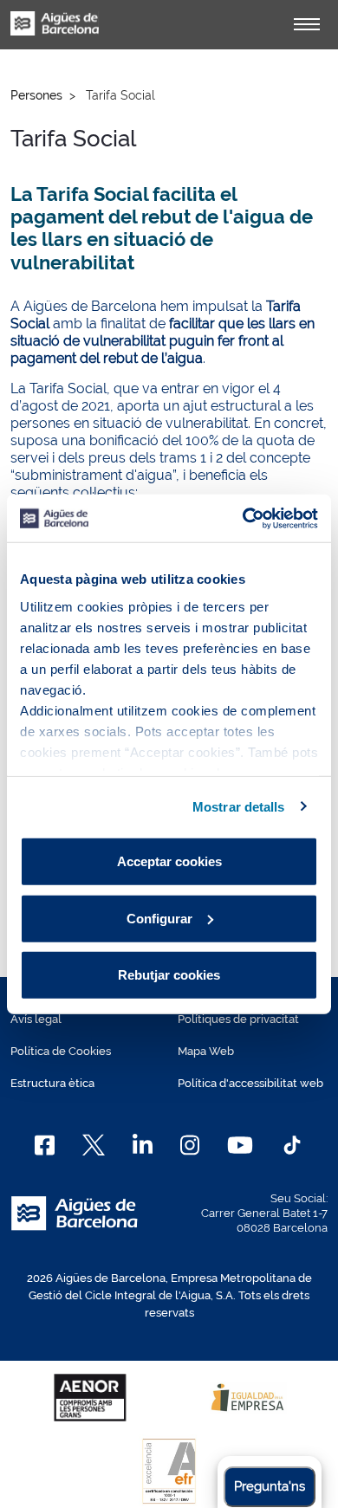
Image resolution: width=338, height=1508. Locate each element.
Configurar (159, 917)
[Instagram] (190, 1145)
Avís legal (36, 1019)
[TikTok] (292, 1145)
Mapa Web (206, 1051)
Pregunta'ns (269, 1486)
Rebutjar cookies (169, 975)
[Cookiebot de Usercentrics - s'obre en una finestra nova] (243, 518)
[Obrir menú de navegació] (307, 24)
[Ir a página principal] (54, 33)
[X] (93, 1145)
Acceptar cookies (169, 861)
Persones (36, 95)
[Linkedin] (143, 1145)
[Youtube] (239, 1145)
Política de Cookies (60, 1051)
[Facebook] (45, 1145)
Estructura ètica (52, 1083)
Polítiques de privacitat (238, 1019)
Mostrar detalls (238, 806)
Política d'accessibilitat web (250, 1083)
